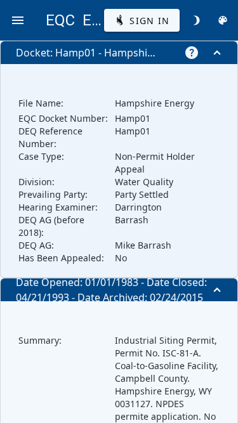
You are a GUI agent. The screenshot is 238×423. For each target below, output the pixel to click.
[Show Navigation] (18, 20)
